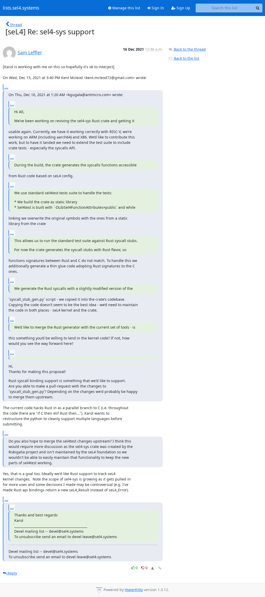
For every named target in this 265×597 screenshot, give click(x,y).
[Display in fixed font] (152, 568)
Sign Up (182, 7)
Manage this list (125, 7)
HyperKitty (134, 589)
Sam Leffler (30, 52)
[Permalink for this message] (160, 568)
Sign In (157, 7)
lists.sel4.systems (21, 8)
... (6, 87)
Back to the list (186, 58)
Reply (11, 573)
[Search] (257, 8)
